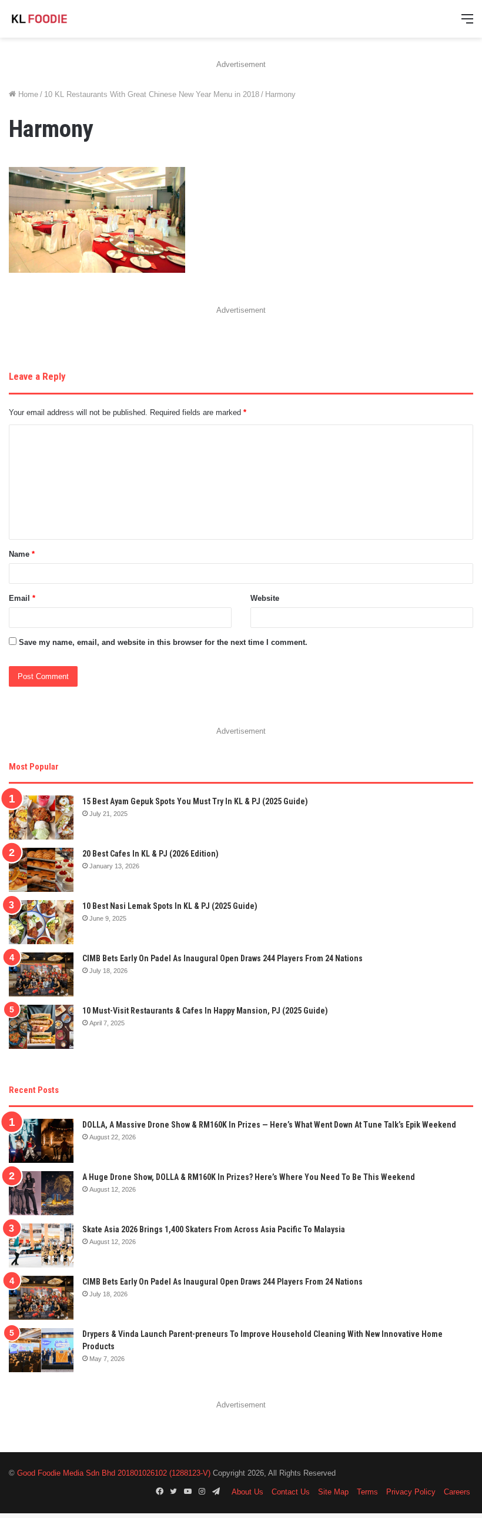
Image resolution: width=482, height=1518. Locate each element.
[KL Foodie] (64, 18)
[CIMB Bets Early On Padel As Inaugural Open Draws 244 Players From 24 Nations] (41, 974)
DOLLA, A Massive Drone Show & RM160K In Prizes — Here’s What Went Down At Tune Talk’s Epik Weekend (269, 1124)
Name (22, 554)
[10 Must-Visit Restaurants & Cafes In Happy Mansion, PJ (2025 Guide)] (41, 1027)
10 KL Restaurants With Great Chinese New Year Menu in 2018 (151, 94)
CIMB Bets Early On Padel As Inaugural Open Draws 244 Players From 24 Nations (222, 958)
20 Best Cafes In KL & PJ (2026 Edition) (150, 853)
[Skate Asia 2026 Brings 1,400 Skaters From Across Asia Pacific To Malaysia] (41, 1245)
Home (27, 94)
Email (22, 598)
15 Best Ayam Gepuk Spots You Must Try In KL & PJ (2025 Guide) (195, 801)
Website (264, 598)
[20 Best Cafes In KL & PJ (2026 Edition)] (41, 870)
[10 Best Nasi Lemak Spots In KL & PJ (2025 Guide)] (41, 922)
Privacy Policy (411, 1491)
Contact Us (291, 1491)
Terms (367, 1491)
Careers (457, 1491)
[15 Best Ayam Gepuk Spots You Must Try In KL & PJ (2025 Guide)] (41, 817)
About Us (247, 1491)
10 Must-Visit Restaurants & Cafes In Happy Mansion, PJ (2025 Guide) (205, 1010)
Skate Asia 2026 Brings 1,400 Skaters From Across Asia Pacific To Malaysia (213, 1229)
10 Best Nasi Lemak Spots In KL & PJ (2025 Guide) (169, 906)
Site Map (333, 1491)
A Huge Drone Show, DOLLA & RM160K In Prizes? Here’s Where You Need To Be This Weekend (248, 1177)
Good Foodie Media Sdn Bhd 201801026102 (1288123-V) (113, 1473)
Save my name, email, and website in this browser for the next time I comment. (163, 642)
